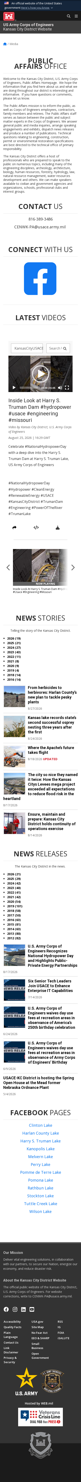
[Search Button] (67, 16)
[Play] (14, 388)
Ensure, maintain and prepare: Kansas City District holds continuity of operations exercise (52, 821)
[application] (40, 374)
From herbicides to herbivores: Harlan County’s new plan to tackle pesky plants (52, 694)
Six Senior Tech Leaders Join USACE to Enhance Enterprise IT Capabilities (50, 986)
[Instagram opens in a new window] (15, 1309)
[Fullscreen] (67, 388)
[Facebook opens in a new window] (6, 1309)
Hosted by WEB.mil (39, 1403)
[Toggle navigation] (74, 16)
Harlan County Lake (40, 1133)
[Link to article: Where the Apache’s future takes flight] (14, 756)
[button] (37, 8)
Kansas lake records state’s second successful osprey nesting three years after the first (52, 724)
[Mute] (60, 388)
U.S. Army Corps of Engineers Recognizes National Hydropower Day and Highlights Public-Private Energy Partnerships (52, 956)
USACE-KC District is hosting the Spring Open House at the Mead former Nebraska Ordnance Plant (38, 1083)
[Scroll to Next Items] (72, 567)
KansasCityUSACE (28, 348)
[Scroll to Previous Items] (8, 567)
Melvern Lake (40, 1156)
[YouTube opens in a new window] (32, 1309)
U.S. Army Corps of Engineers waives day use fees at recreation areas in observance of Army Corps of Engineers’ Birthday (51, 1052)
